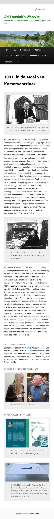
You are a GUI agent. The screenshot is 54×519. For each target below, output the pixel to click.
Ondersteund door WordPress (27, 513)
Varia (18, 61)
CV (15, 49)
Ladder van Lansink (38, 55)
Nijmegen (8, 61)
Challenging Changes (30, 348)
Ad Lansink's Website (22, 16)
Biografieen (39, 49)
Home (7, 49)
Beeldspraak (25, 49)
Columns (8, 55)
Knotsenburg (21, 55)
